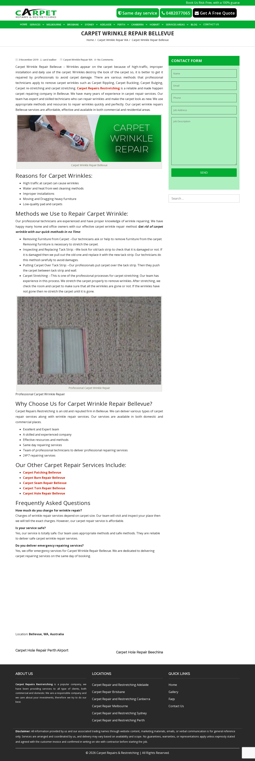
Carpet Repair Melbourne (110, 706)
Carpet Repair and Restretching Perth (118, 720)
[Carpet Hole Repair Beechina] (93, 652)
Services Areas (175, 24)
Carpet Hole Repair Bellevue (44, 493)
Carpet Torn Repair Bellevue (44, 488)
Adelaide (105, 24)
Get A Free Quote (217, 13)
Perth (121, 24)
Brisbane (73, 24)
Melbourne (53, 24)
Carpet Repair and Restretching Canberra (121, 699)
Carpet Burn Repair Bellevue (44, 478)
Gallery (173, 692)
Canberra (137, 24)
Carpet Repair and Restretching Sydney (119, 713)
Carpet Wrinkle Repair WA (112, 40)
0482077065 (177, 13)
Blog (194, 24)
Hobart (155, 24)
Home (23, 24)
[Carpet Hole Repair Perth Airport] (119, 647)
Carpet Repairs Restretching (98, 88)
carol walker (50, 59)
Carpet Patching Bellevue (42, 472)
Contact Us (211, 24)
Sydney (89, 24)
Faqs (172, 699)
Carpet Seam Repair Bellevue (45, 483)
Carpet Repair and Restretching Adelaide (120, 685)
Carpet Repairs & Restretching (118, 753)
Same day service (139, 13)
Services (35, 24)
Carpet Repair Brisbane (108, 692)
